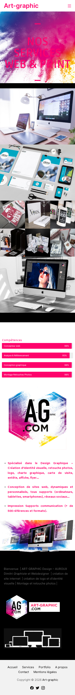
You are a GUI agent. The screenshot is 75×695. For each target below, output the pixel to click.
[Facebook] (32, 687)
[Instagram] (43, 687)
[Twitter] (37, 687)
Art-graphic (50, 680)
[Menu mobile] (69, 5)
